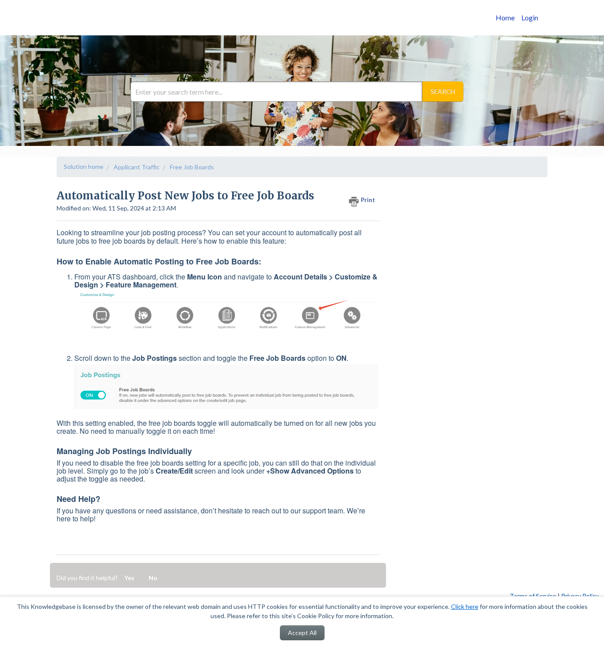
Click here (464, 606)
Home (505, 17)
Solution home (83, 166)
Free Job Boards (192, 167)
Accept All (302, 632)
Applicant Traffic (137, 167)
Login (529, 17)
